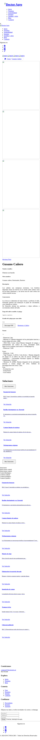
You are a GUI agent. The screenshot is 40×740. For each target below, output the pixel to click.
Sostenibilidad (12, 13)
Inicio (10, 9)
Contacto (11, 20)
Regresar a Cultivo (23, 325)
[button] (5, 259)
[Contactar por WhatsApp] (1, 739)
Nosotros (11, 11)
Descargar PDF (9, 325)
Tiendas (7, 694)
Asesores (7, 706)
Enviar (3, 719)
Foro (6, 690)
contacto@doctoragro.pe (8, 670)
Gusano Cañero (16, 59)
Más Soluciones (9, 386)
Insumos (10, 14)
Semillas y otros (13, 16)
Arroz (9, 59)
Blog (9, 18)
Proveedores (8, 703)
